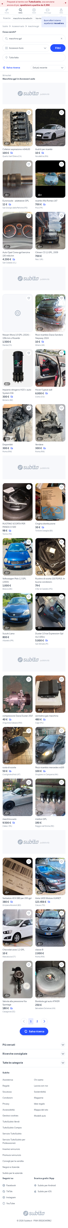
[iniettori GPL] (50, 803)
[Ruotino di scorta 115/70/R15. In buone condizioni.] (50, 564)
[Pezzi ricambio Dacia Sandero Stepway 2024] (50, 320)
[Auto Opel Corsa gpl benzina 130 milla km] (18, 238)
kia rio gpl (40, 18)
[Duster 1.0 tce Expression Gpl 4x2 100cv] (50, 619)
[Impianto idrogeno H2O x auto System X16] (18, 375)
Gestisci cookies (10, 1115)
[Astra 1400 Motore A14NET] (50, 882)
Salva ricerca (13, 67)
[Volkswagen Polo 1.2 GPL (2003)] (18, 564)
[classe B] (50, 933)
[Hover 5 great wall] (50, 375)
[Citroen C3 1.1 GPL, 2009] (50, 238)
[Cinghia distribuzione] (50, 509)
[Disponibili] (18, 428)
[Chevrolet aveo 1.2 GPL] (18, 933)
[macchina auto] (18, 803)
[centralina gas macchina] (50, 699)
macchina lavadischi (22, 18)
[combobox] (34, 38)
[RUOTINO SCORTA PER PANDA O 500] (18, 509)
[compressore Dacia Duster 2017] (18, 699)
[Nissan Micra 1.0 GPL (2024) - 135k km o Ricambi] (18, 320)
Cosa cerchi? (9, 31)
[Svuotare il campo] (61, 38)
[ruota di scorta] (18, 751)
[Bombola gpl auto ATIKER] (50, 987)
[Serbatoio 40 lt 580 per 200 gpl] (18, 882)
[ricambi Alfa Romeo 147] (50, 184)
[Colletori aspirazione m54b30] (18, 133)
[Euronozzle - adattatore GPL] (18, 184)
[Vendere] (50, 428)
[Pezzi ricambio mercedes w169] (50, 751)
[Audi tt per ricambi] (50, 133)
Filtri (58, 48)
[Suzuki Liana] (18, 619)
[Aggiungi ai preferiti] (28, 112)
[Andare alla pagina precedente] (24, 1021)
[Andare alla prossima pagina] (44, 1021)
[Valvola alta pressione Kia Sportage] (18, 987)
